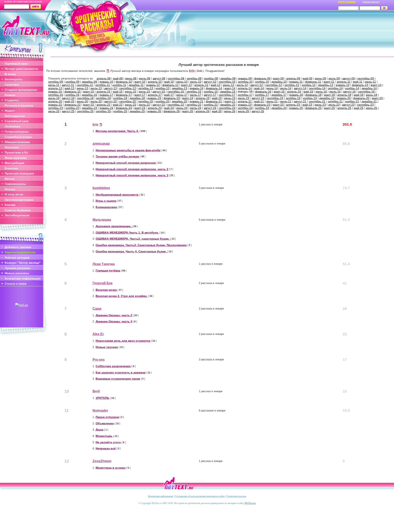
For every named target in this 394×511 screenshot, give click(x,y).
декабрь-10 (279, 81)
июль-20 (96, 101)
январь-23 (245, 104)
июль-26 (243, 111)
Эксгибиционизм (17, 215)
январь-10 (106, 81)
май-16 (308, 91)
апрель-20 (55, 101)
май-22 (118, 104)
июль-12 (242, 85)
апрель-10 (155, 81)
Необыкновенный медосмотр (117, 194)
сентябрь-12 (273, 85)
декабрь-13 (179, 88)
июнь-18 (371, 94)
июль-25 (54, 111)
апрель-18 (344, 94)
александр (101, 143)
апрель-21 (245, 101)
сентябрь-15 (175, 91)
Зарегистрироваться (20, 252)
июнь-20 (82, 101)
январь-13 (342, 85)
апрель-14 (245, 88)
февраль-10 (124, 81)
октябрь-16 (55, 94)
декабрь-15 (227, 91)
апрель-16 (294, 91)
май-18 (358, 94)
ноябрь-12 (309, 85)
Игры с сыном (106, 200)
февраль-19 (172, 98)
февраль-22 (72, 104)
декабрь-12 (325, 85)
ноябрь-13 (163, 88)
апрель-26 (203, 111)
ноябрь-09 (72, 81)
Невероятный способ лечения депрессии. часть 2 (132, 169)
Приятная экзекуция (19, 173)
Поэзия (10, 189)
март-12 (186, 85)
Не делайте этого (108, 442)
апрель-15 (103, 91)
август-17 (210, 94)
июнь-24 (182, 108)
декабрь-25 (137, 111)
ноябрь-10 (262, 81)
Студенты (12, 100)
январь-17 (106, 94)
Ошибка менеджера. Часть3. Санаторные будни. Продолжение (141, 245)
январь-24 (106, 108)
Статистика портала (236, 496)
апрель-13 (55, 88)
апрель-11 (343, 81)
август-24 (210, 108)
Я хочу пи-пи (14, 194)
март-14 (229, 88)
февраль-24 (124, 108)
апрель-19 (203, 98)
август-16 (349, 91)
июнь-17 (182, 94)
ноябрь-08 (211, 78)
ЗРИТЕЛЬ (102, 398)
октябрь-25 (103, 111)
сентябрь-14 (317, 88)
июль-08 (144, 78)
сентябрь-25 (85, 111)
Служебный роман (18, 137)
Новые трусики (107, 347)
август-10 (210, 81)
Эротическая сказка (19, 199)
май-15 (118, 91)
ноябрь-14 (352, 88)
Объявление (105, 423)
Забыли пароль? (371, 2)
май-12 (215, 85)
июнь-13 (82, 88)
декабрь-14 (369, 88)
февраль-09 (262, 78)
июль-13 (96, 88)
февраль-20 (361, 98)
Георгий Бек (102, 283)
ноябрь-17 (262, 94)
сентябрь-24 (227, 108)
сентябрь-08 (176, 78)
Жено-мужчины (16, 157)
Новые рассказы (17, 273)
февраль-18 (313, 94)
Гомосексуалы (15, 184)
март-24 (139, 108)
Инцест (10, 110)
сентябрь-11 (85, 85)
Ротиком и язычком (19, 105)
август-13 (110, 88)
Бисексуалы (14, 79)
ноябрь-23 (72, 108)
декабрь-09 (89, 81)
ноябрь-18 (120, 98)
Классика (11, 168)
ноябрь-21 (352, 101)
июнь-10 (182, 81)
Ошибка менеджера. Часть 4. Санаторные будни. (131, 251)
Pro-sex (99, 359)
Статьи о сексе (15, 283)
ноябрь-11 (119, 85)
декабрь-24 (279, 108)
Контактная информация (22, 278)
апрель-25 (344, 108)
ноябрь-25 (120, 111)
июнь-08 (130, 78)
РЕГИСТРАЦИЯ (347, 2)
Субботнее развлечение (113, 366)
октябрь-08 (194, 78)
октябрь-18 (103, 98)
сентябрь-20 (127, 101)
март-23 (278, 104)
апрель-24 (155, 108)
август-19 (258, 98)
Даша (99, 429)
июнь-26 (229, 111)
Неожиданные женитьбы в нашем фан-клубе (128, 150)
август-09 (348, 78)
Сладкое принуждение (21, 89)
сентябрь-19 (275, 98)
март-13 (376, 85)
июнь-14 (272, 88)
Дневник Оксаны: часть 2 (114, 315)
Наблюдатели (15, 116)
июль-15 (144, 91)
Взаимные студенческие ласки (118, 378)
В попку (10, 74)
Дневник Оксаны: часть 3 (114, 321)
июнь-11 (370, 81)
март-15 (88, 91)
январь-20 (344, 98)
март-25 (329, 108)
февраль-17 (124, 94)
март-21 (229, 101)
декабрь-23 (89, 108)
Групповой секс (16, 63)
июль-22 (144, 104)
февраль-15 (72, 91)
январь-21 (196, 101)
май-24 (169, 108)
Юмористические (17, 142)
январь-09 (245, 78)
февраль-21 (214, 101)
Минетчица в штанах (111, 467)
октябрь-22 (194, 104)
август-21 (300, 101)
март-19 (187, 98)
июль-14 (285, 88)
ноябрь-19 (310, 98)
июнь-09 (320, 78)
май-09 (307, 78)
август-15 (158, 91)
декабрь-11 (136, 85)
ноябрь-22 (211, 104)
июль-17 (195, 94)
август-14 (300, 88)
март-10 (139, 81)
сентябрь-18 (85, 98)
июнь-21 (272, 101)
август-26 (258, 111)
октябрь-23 (55, 108)
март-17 (139, 94)
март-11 (329, 81)
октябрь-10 (245, 81)
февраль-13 (360, 85)
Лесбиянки (12, 126)
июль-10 (195, 81)
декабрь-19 (326, 98)
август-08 (159, 78)
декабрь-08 (228, 78)
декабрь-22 (227, 104)
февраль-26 (172, 111)
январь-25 (296, 108)
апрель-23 (293, 104)
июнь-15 (130, 91)
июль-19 (243, 98)
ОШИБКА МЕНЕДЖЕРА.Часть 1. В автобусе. (127, 232)
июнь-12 (228, 85)
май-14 (259, 88)
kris (192, 70)
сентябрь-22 (175, 104)
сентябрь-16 (366, 91)
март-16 (279, 91)
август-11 (68, 85)
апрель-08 (104, 78)
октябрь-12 (291, 85)
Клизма (10, 204)
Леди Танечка (104, 264)
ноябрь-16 (72, 94)
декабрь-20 (179, 101)
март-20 (377, 98)
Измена (10, 95)
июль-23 (334, 104)
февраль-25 (313, 108)
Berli (96, 391)
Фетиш (10, 178)
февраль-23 (262, 104)
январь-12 (153, 85)
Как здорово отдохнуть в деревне (120, 372)
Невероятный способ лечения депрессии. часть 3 (132, 175)
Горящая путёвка (108, 270)
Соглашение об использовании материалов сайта (199, 496)
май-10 (169, 81)
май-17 (169, 94)
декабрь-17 (279, 94)
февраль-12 (170, 85)
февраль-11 (313, 81)
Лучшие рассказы (18, 268)
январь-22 (55, 104)
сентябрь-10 (227, 81)
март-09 (278, 78)
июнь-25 (371, 108)
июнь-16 (321, 91)
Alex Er (98, 334)
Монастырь (104, 436)
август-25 (68, 111)
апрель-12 (201, 85)
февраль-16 (263, 91)
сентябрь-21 (317, 101)
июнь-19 (229, 98)
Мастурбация (14, 163)
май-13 (69, 88)
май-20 (69, 101)
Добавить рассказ (18, 247)
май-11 (357, 81)
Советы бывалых (18, 210)
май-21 (259, 101)
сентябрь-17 (227, 94)
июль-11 (53, 85)
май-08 (118, 78)
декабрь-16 (89, 94)
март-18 (329, 94)
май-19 (217, 98)
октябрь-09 (55, 81)
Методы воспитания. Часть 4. (117, 131)
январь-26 (154, 111)
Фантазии (12, 147)
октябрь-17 (245, 94)
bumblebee (101, 188)
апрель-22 (103, 104)
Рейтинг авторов (17, 257)
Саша (97, 308)
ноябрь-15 (211, 91)
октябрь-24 (245, 108)
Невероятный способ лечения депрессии (126, 162)
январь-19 (154, 98)
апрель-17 (155, 94)
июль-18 (54, 98)
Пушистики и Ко (16, 152)
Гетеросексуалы (17, 131)
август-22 (158, 104)
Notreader (100, 410)
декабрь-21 (369, 101)
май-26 (217, 111)
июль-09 (334, 78)
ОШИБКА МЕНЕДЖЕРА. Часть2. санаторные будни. (133, 238)
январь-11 (296, 81)
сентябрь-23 (365, 104)
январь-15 (55, 91)
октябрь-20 (145, 101)
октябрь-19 (293, 98)
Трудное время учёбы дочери (117, 156)
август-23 (348, 104)
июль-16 (335, 91)
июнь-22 (130, 104)
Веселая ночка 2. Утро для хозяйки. (121, 296)
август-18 (68, 98)
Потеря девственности (21, 68)
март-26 (187, 111)
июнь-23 (320, 104)
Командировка (106, 207)
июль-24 (195, 108)
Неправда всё (106, 448)
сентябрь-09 (365, 78)
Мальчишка (102, 219)
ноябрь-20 (163, 101)
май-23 (307, 104)
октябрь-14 (335, 88)
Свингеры (12, 84)
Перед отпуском (107, 417)
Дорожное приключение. (114, 226)
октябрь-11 (102, 85)
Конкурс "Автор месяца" (23, 262)
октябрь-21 (335, 101)
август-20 (110, 101)
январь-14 (196, 88)
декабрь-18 (137, 98)
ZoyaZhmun (102, 461)
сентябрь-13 (127, 88)
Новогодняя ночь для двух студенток (123, 340)
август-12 (256, 85)
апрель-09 (293, 78)
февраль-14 (214, 88)
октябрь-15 (194, 91)
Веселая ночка (106, 289)
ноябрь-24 (262, 108)
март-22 (88, 104)
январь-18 (296, 94)
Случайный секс (17, 121)
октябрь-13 (145, 88)
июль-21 (285, 101)
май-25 (358, 108)
